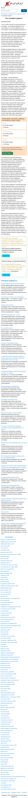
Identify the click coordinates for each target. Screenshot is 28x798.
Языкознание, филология (8, 789)
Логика (3, 644)
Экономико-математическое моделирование (13, 776)
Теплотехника (5, 732)
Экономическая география (8, 778)
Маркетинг (5, 648)
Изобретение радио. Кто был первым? (11, 412)
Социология (5, 713)
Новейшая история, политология (10, 680)
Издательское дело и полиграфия (10, 598)
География (5, 575)
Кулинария (5, 634)
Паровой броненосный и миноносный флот (12, 283)
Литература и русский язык (9, 642)
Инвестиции (5, 600)
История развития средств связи (10, 477)
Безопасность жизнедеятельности (11, 554)
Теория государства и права (9, 728)
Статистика (4, 715)
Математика (5, 650)
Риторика (4, 709)
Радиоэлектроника (6, 703)
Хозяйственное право (7, 766)
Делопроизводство (6, 587)
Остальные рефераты (8, 684)
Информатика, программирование (11, 606)
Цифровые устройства (7, 768)
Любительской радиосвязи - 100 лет (10, 314)
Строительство (6, 722)
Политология (5, 688)
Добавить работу (15, 792)
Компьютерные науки (7, 619)
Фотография (4, 761)
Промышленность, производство (10, 697)
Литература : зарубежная (8, 640)
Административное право (8, 541)
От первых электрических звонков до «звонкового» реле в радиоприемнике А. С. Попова (12, 427)
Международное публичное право (10, 657)
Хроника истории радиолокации (9, 343)
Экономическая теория (8, 780)
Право (4, 690)
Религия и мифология (7, 707)
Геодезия (4, 577)
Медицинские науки (7, 655)
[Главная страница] (14, 4)
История (5, 611)
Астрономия (5, 550)
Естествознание (6, 592)
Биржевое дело (5, 562)
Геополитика (5, 581)
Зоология (4, 596)
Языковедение (6, 787)
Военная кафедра (6, 573)
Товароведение (5, 736)
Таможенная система (7, 726)
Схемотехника (5, 724)
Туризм (4, 743)
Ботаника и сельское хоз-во (9, 564)
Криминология (5, 629)
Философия (5, 755)
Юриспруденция (6, 785)
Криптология (4, 632)
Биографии (5, 556)
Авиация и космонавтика (8, 539)
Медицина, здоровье (7, 652)
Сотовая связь (5, 512)
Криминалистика (6, 627)
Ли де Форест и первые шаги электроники (12, 297)
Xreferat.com (4, 14)
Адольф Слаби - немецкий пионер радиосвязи (13, 523)
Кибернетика (5, 615)
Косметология (5, 621)
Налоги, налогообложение (8, 673)
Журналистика (6, 594)
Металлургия (5, 665)
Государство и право (8, 583)
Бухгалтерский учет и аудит (9, 566)
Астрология (4, 548)
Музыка (4, 669)
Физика (4, 751)
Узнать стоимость (7, 153)
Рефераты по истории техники (17, 14)
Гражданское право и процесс (9, 585)
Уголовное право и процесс (9, 745)
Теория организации (7, 730)
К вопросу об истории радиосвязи (10, 485)
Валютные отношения (7, 569)
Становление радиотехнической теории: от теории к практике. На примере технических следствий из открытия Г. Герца (13, 358)
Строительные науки (7, 720)
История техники (6, 613)
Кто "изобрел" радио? (7, 328)
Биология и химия (6, 560)
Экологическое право (7, 770)
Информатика (5, 604)
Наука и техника (6, 676)
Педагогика (5, 686)
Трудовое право (6, 741)
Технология (5, 734)
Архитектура (5, 546)
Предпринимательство (8, 694)
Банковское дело (6, 552)
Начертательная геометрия (8, 678)
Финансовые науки (7, 757)
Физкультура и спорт (7, 753)
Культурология (6, 638)
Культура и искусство (8, 636)
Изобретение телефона (7, 305)
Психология (5, 699)
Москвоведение (6, 667)
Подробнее (6, 255)
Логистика (4, 646)
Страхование (5, 717)
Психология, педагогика (8, 701)
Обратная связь (6, 792)
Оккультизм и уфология (7, 682)
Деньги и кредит (6, 590)
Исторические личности (8, 608)
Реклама (4, 705)
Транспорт (5, 738)
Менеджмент (5, 663)
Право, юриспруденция (8, 692)
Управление (5, 747)
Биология (4, 558)
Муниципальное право (7, 671)
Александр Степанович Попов (9, 399)
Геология (4, 579)
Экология (4, 772)
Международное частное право (9, 659)
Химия (4, 764)
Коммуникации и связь (8, 617)
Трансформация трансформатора (10, 386)
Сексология (5, 711)
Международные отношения (9, 661)
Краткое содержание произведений (11, 625)
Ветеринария (5, 571)
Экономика (5, 774)
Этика (3, 783)
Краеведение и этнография (9, 623)
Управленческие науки (7, 749)
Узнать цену (6, 274)
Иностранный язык (7, 602)
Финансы (4, 759)
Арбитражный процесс (7, 543)
